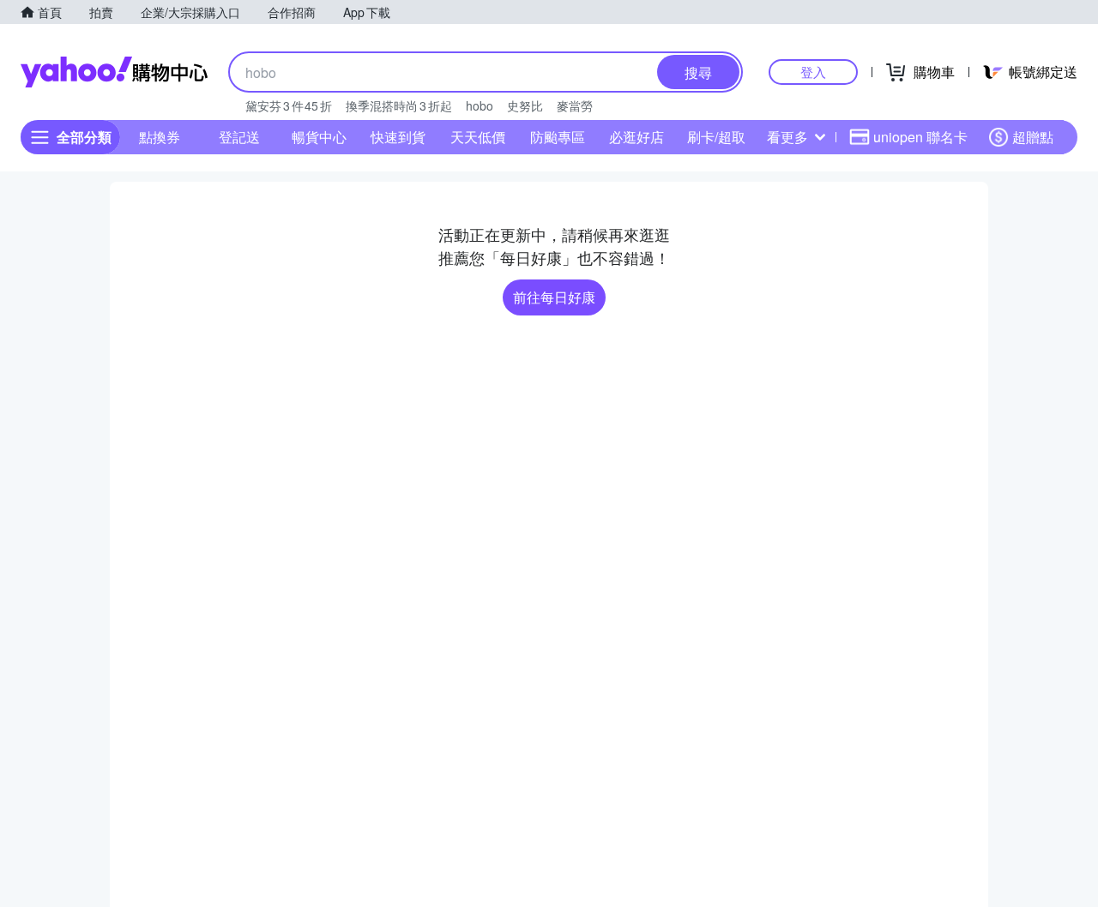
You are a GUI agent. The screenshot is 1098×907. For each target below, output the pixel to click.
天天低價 (477, 137)
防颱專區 (557, 137)
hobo (479, 105)
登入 (813, 72)
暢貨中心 (319, 137)
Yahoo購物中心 (114, 72)
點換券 (159, 137)
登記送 (239, 137)
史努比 (525, 105)
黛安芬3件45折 (288, 105)
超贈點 (1032, 137)
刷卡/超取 (716, 137)
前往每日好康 (554, 297)
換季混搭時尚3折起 (399, 105)
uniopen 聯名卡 (920, 137)
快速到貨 (398, 137)
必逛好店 (636, 137)
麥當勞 (575, 105)
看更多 (787, 137)
